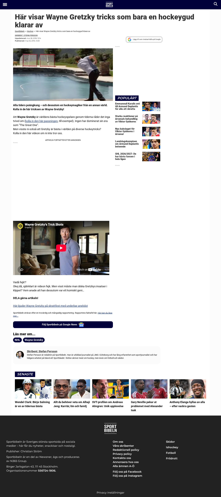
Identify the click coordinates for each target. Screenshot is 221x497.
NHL (17, 339)
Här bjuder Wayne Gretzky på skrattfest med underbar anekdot (50, 305)
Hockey (30, 31)
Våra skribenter (123, 445)
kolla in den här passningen (41, 121)
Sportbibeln (20, 31)
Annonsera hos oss (126, 462)
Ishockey (172, 447)
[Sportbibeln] (109, 5)
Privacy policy (122, 454)
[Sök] (215, 4)
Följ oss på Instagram (127, 475)
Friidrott (172, 458)
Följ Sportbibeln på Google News (59, 324)
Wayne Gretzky (34, 339)
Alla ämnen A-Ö (123, 466)
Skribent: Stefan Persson (26, 35)
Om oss (118, 441)
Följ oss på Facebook (127, 471)
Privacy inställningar (110, 492)
